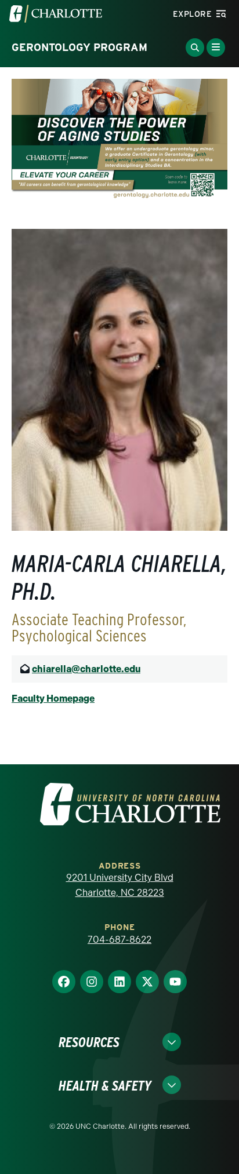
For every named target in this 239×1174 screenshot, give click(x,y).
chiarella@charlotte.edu (86, 668)
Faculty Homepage (53, 698)
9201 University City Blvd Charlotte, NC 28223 (119, 885)
